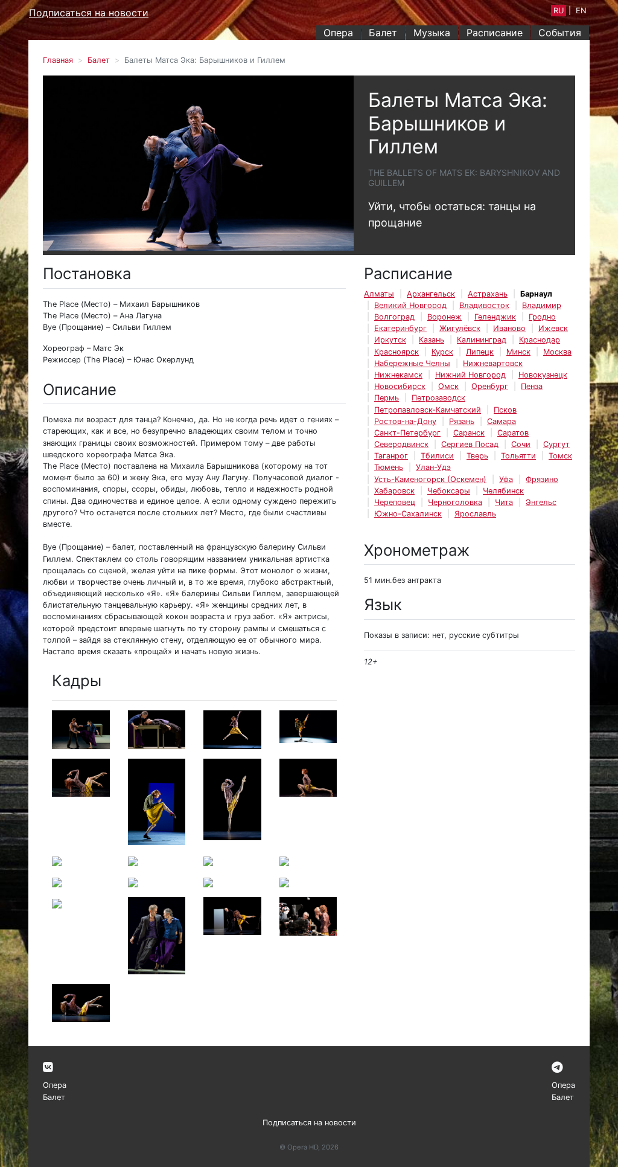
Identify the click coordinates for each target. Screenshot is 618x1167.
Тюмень (388, 467)
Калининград (481, 339)
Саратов (513, 432)
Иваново (509, 328)
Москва (557, 351)
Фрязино (542, 479)
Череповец (394, 502)
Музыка (431, 33)
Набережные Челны (412, 363)
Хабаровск (394, 490)
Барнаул (536, 293)
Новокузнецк (542, 374)
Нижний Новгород (470, 374)
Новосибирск (399, 386)
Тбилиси (437, 455)
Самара (501, 421)
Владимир (541, 305)
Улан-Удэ (433, 467)
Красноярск (396, 351)
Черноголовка (455, 502)
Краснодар (539, 339)
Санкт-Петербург (407, 432)
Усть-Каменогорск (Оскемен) (430, 479)
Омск (448, 386)
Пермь (386, 397)
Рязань (461, 421)
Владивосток (484, 305)
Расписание (495, 33)
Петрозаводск (438, 397)
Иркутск (390, 339)
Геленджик (495, 316)
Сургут (556, 444)
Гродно (542, 316)
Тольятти (518, 455)
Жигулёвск (459, 328)
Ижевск (553, 328)
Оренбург (489, 386)
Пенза (532, 386)
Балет (383, 33)
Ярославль (475, 513)
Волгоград (394, 316)
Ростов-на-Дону (405, 421)
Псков (505, 409)
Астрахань (488, 293)
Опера (338, 33)
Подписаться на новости (88, 13)
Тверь (477, 455)
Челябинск (503, 490)
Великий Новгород (410, 305)
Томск (560, 455)
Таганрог (391, 455)
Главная (58, 60)
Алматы (379, 293)
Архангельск (431, 293)
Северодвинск (401, 444)
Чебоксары (448, 490)
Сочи (520, 444)
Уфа (506, 479)
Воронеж (444, 316)
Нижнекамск (398, 374)
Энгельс (541, 502)
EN (581, 10)
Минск (518, 351)
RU (558, 10)
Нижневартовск (493, 363)
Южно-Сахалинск (408, 513)
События (559, 33)
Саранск (469, 432)
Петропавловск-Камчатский (427, 409)
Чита (504, 502)
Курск (442, 351)
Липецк (480, 351)
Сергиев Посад (470, 444)
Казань (431, 339)
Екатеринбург (400, 328)
